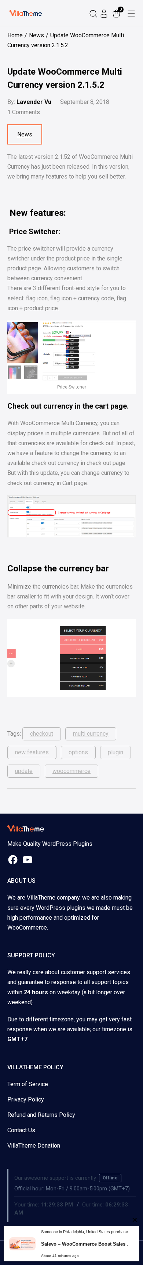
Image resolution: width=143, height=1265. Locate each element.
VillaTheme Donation (33, 1145)
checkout (41, 733)
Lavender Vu (33, 101)
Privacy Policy (25, 1099)
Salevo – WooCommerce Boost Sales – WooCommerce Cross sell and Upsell (87, 1244)
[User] (104, 13)
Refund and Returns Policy (41, 1114)
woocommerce (71, 770)
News (24, 134)
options (78, 752)
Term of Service (27, 1084)
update (24, 770)
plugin (115, 752)
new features (32, 752)
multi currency (91, 733)
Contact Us (21, 1130)
